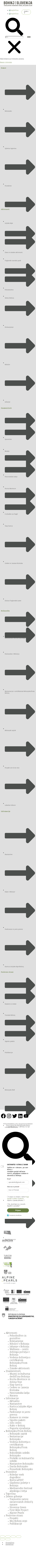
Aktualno (15, 1401)
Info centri (15, 1423)
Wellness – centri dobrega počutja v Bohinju (20, 1352)
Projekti (14, 1518)
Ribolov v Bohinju (19, 1343)
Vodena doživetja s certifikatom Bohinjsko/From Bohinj (20, 1361)
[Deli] (13, 1537)
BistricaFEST (17, 1480)
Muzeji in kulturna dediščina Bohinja (20, 1375)
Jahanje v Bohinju (19, 1346)
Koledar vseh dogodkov (17, 1476)
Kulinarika (5, 611)
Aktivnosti (5, 209)
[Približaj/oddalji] (2, 1537)
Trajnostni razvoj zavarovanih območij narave (21, 1502)
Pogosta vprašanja (20, 1428)
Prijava (18, 1210)
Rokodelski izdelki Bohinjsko (20, 1454)
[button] (14, 27)
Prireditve (11, 1472)
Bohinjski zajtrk (18, 1433)
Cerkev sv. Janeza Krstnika (19, 1389)
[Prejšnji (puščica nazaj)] (2, 1539)
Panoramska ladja (19, 1393)
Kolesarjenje (16, 1341)
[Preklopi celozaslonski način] (7, 1537)
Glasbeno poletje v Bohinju (20, 1484)
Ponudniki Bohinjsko (21, 1469)
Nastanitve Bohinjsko (22, 1463)
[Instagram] (9, 1116)
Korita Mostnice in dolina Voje (20, 1380)
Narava (14, 1395)
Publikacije (16, 1523)
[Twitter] (14, 1116)
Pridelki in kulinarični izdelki (22, 1459)
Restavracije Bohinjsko (16, 1438)
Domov (3, 68)
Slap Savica (16, 1384)
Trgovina (11, 1493)
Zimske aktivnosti (20, 1368)
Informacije (5, 811)
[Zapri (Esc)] (18, 1537)
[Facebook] (3, 1116)
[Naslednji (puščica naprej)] (7, 1539)
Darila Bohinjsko (19, 1466)
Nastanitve (16, 1403)
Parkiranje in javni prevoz (20, 1413)
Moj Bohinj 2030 (18, 1521)
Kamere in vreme (19, 1417)
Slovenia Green (18, 1507)
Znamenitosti (6, 408)
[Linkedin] (20, 1116)
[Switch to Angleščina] (13, 10)
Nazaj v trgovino (6, 62)
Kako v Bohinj (17, 1425)
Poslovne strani (7, 972)
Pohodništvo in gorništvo (18, 1337)
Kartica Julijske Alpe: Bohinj (21, 1408)
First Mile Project (19, 1510)
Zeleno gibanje (14, 1496)
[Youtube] (26, 1116)
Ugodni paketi (17, 1420)
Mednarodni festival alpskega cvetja (21, 1489)
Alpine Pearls (17, 1512)
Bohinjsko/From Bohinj (18, 1431)
